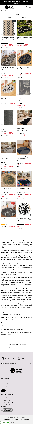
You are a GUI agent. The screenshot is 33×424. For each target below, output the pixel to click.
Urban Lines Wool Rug (7, 127)
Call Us (3, 391)
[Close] (31, 2)
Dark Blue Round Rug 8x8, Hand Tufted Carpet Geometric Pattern (24, 157)
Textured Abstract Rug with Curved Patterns (24, 127)
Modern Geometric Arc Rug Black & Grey (8, 157)
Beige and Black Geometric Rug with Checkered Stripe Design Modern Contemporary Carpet (8, 38)
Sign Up (26, 348)
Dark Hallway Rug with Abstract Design (23, 68)
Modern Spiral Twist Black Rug (7, 68)
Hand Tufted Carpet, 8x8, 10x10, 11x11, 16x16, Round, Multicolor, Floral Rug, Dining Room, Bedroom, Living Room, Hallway (24, 189)
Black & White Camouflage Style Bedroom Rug (8, 98)
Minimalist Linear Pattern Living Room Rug (23, 98)
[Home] (9, 7)
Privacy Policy (18, 419)
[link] (26, 7)
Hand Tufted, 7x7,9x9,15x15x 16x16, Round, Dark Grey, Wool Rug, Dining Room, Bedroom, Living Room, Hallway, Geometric (8, 219)
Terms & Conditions (9, 419)
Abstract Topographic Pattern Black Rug (24, 38)
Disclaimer (26, 419)
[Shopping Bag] (29, 7)
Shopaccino (11, 422)
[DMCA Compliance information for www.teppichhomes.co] (7, 410)
